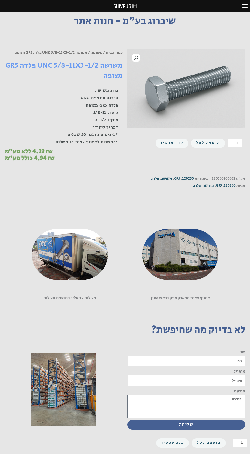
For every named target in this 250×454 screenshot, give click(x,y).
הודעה (239, 391)
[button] (136, 58)
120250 (188, 178)
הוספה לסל (208, 143)
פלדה (155, 178)
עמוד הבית (114, 52)
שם (242, 352)
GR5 (177, 178)
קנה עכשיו (172, 143)
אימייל (239, 371)
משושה (96, 52)
